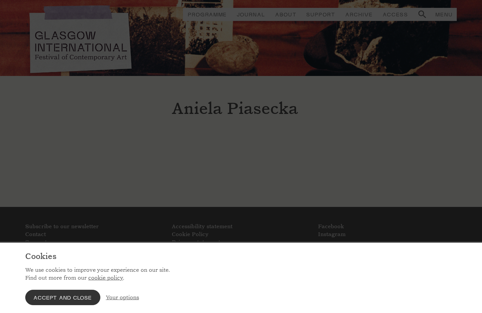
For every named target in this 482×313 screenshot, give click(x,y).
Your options (122, 297)
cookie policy (105, 278)
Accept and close (62, 297)
